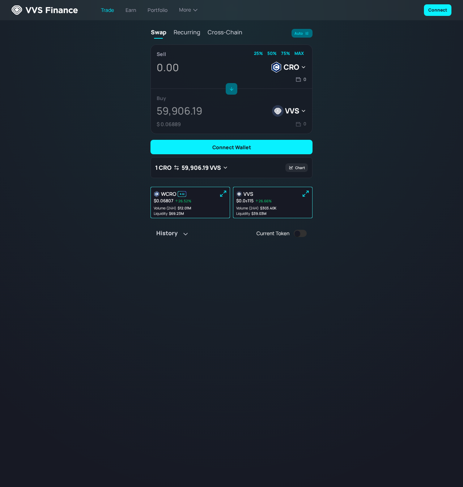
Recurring (187, 32)
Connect (437, 10)
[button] (301, 80)
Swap (158, 32)
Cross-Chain (225, 32)
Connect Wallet (231, 147)
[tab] (158, 34)
